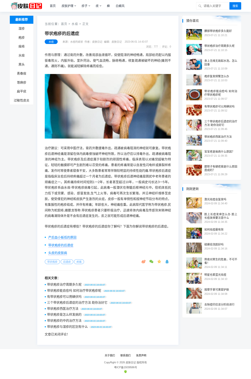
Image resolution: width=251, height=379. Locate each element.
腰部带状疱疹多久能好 (218, 30)
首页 (53, 5)
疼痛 (79, 261)
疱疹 (21, 37)
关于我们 (110, 355)
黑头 (21, 64)
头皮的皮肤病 (57, 253)
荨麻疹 (21, 82)
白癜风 (120, 5)
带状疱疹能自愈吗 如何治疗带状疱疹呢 (74, 290)
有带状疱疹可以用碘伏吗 (64, 296)
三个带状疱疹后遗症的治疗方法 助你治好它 (77, 302)
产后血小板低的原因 (62, 237)
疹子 (84, 5)
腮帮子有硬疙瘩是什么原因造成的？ (220, 168)
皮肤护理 (67, 5)
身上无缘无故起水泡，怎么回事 (220, 62)
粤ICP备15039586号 (125, 367)
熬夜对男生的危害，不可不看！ (220, 261)
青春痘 (21, 73)
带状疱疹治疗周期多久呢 (64, 284)
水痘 (21, 55)
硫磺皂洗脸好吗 (214, 244)
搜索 (235, 5)
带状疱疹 (52, 261)
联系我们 (125, 355)
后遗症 (67, 261)
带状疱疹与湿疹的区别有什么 (67, 326)
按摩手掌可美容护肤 (216, 289)
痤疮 (21, 46)
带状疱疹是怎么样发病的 (64, 314)
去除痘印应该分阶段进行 (219, 304)
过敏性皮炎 (21, 100)
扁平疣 (21, 91)
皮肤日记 (131, 362)
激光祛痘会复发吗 (215, 199)
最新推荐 (21, 19)
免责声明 (141, 355)
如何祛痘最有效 (214, 229)
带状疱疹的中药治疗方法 (64, 320)
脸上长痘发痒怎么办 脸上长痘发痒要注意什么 (220, 216)
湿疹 (21, 28)
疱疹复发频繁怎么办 (216, 76)
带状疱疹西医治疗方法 (62, 308)
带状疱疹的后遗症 (60, 245)
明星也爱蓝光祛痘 (215, 274)
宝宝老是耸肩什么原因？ (219, 151)
